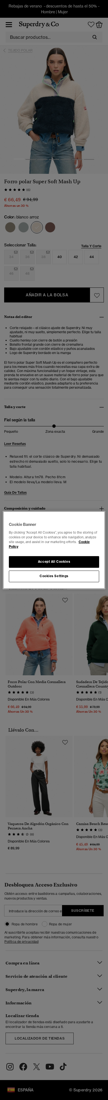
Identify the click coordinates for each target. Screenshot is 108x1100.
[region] (54, 550)
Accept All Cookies (54, 562)
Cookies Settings (54, 576)
